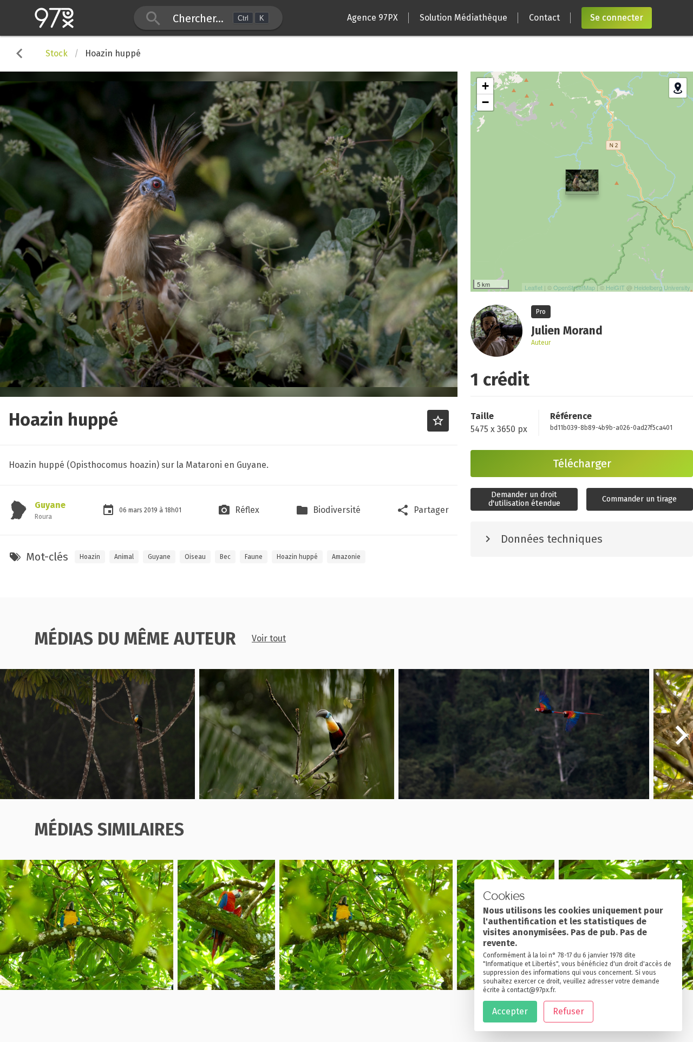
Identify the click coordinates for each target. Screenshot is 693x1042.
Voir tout (269, 638)
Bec (225, 557)
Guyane (50, 505)
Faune (254, 557)
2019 (151, 510)
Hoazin (90, 557)
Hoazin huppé (297, 557)
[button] (681, 741)
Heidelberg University (662, 287)
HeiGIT (615, 287)
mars (136, 510)
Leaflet (533, 287)
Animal (124, 557)
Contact (544, 17)
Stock (56, 53)
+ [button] (485, 86)
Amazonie (346, 557)
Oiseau (195, 557)
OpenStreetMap (574, 287)
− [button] (485, 102)
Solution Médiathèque (463, 17)
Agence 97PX (372, 17)
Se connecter (616, 17)
